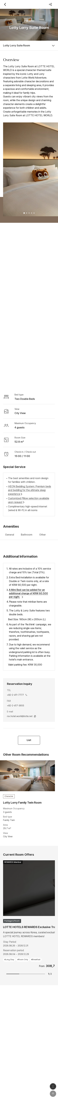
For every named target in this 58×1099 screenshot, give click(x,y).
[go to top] (53, 1093)
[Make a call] (26, 695)
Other (42, 534)
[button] (24, 213)
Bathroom (26, 534)
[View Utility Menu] (53, 1086)
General (9, 534)
